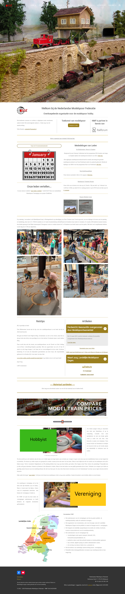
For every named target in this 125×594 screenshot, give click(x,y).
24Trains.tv (87, 367)
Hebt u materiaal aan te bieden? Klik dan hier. (62, 138)
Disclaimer (20, 576)
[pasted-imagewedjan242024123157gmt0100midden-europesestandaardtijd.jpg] (70, 206)
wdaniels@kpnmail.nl (30, 129)
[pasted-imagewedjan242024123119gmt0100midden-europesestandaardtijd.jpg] (85, 206)
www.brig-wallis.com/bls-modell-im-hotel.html (29, 358)
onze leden (32, 475)
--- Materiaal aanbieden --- (62, 384)
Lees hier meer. (72, 342)
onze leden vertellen (36, 191)
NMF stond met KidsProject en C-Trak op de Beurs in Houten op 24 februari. (87, 352)
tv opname (66, 190)
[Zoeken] (120, 5)
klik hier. (99, 164)
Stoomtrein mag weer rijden (87, 348)
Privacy (19, 579)
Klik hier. (100, 155)
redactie (90, 585)
